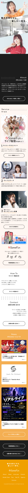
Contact (14, 480)
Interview (16, 474)
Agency (23, 477)
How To (17, 477)
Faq (12, 477)
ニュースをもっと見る (13, 434)
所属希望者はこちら (13, 262)
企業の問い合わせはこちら (13, 453)
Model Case (6, 477)
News (9, 474)
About (5, 474)
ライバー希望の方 (13, 291)
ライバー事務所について (13, 155)
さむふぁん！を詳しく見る (13, 98)
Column (23, 474)
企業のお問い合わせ (13, 323)
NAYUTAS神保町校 (13, 226)
